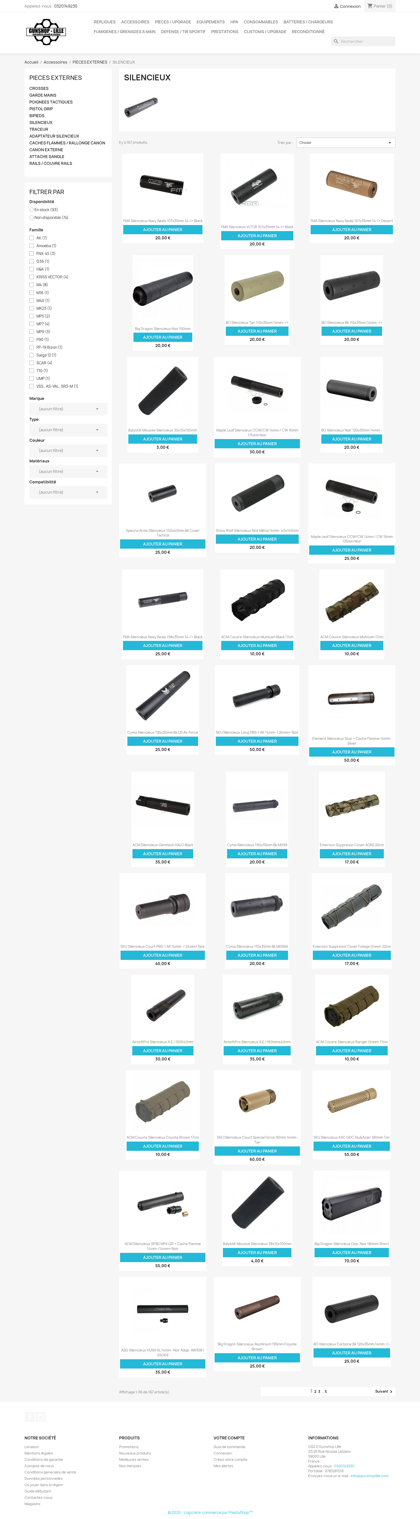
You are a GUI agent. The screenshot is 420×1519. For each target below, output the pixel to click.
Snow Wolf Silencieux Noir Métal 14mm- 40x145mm (257, 530)
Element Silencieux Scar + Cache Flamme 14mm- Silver (351, 741)
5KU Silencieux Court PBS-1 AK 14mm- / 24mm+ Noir (163, 946)
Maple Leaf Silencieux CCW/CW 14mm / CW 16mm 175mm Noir (257, 432)
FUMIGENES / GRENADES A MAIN (125, 31)
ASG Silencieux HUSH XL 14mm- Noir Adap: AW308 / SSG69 (162, 1352)
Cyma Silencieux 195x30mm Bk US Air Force (162, 732)
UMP (43, 378)
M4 (42, 284)
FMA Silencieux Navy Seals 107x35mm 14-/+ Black (162, 220)
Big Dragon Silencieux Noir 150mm (163, 328)
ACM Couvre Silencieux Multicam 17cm (351, 637)
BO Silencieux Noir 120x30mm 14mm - (351, 430)
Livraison (32, 1446)
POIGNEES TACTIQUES (51, 102)
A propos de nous (39, 1465)
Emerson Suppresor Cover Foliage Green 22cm (352, 946)
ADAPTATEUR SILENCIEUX (54, 136)
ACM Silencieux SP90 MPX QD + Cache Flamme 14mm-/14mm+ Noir (163, 1246)
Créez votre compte (230, 1459)
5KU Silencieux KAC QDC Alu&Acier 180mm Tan (352, 1137)
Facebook (30, 1417)
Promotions (129, 1446)
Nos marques (130, 1465)
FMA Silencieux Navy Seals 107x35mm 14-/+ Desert (352, 220)
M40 (43, 300)
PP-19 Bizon (49, 347)
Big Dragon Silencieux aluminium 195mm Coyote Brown (257, 1346)
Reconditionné (308, 31)
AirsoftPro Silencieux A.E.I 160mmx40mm (257, 1042)
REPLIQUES (105, 22)
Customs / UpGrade (265, 31)
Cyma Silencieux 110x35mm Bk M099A (257, 946)
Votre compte (229, 1438)
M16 (42, 293)
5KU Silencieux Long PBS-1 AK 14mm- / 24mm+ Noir (257, 732)
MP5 (43, 316)
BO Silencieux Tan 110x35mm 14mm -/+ (257, 322)
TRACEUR (38, 129)
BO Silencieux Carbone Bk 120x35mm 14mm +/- (352, 1344)
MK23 (44, 308)
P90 (42, 339)
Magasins (32, 1503)
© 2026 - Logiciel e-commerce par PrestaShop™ (210, 1512)
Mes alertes (223, 1465)
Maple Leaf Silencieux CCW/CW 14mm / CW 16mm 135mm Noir (352, 539)
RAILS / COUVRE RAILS (50, 163)
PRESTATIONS (224, 31)
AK (41, 238)
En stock (46, 209)
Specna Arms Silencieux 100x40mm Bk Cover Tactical (163, 533)
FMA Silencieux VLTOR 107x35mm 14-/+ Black (257, 227)
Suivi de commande (229, 1446)
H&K (43, 269)
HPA (234, 22)
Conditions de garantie (44, 1459)
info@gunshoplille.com (369, 1475)
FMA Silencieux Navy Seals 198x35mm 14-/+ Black (162, 637)
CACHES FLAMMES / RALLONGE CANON (67, 143)
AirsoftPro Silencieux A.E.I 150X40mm (162, 1042)
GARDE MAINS (42, 95)
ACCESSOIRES (135, 22)
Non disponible (52, 217)
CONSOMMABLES (261, 22)
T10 (42, 370)
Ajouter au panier (162, 229)
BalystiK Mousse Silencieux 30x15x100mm (162, 430)
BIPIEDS (36, 115)
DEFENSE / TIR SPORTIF (183, 31)
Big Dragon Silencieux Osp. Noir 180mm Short (352, 1243)
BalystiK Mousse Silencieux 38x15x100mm (257, 1243)
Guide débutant (38, 1491)
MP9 (43, 331)
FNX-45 (46, 253)
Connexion (223, 1453)
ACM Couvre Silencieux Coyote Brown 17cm (163, 1137)
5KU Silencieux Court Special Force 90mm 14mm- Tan (257, 1139)
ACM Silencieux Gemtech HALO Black (162, 845)
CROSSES (39, 88)
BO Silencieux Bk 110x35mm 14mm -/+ (352, 322)
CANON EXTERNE (46, 149)
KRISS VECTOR (52, 277)
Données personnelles (44, 1478)
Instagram (40, 1417)
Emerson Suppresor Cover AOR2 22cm (352, 845)
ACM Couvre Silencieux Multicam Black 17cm (257, 637)
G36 (43, 261)
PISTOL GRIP (41, 109)
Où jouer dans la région (44, 1484)
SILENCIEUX (40, 122)
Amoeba (46, 246)
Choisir (346, 143)
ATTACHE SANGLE (46, 156)
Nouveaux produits (135, 1453)
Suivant (384, 1392)
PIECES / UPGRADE (173, 22)
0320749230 (65, 6)
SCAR (44, 363)
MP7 (43, 324)
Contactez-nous (38, 1497)
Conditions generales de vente (50, 1472)
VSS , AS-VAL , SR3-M (57, 386)
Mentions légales (39, 1453)
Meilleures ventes (134, 1459)
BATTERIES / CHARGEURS (308, 22)
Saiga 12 (46, 355)
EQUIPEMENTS (211, 22)
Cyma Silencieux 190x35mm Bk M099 (257, 845)
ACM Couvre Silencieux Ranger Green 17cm (352, 1042)
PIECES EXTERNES (55, 78)
